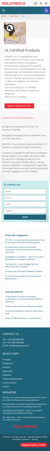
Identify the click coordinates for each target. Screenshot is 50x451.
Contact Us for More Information (18, 117)
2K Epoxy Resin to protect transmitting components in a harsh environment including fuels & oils (23, 299)
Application (14, 16)
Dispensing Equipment (12, 378)
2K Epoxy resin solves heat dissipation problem (23, 306)
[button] (46, 10)
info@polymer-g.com (19, 345)
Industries (7, 375)
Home (3, 16)
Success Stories (9, 382)
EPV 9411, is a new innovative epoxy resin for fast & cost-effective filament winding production (24, 398)
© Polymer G (7, 437)
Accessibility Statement (21, 439)
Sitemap (35, 439)
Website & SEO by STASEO (37, 437)
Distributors (8, 363)
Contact (6, 386)
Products (6, 367)
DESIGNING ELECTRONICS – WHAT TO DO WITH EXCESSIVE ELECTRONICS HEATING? (23, 411)
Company (7, 359)
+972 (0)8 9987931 (15, 339)
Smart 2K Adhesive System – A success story (23, 318)
